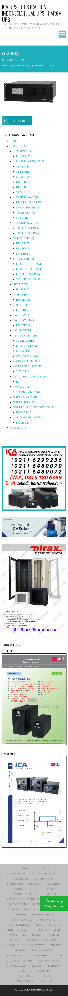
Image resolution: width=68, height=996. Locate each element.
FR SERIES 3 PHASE (29, 269)
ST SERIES (22, 192)
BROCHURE (18, 427)
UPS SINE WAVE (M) (19, 65)
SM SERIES (23, 253)
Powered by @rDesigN (41, 989)
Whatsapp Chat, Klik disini (53, 903)
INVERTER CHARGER (27, 366)
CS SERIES (22, 171)
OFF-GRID (22, 371)
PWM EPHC (23, 412)
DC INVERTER (22, 330)
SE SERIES (22, 217)
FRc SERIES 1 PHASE (29, 274)
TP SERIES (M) (25, 212)
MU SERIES (23, 156)
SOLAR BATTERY (24, 402)
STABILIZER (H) (23, 258)
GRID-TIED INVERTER (27, 361)
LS (17, 381)
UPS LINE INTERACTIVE (29, 161)
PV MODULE (21, 386)
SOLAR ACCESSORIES (27, 397)
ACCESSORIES (25, 340)
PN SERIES (23, 182)
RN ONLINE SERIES (28, 202)
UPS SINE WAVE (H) (26, 223)
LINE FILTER (21, 305)
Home (5, 65)
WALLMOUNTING (27, 356)
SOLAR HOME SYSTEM (28, 417)
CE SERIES (22, 166)
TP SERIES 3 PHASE (29, 233)
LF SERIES (22, 310)
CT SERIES (23, 176)
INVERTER (20, 294)
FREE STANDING (27, 345)
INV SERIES (23, 299)
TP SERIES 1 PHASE (29, 228)
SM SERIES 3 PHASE (29, 279)
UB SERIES (23, 325)
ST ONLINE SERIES (28, 207)
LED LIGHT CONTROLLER (30, 376)
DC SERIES (23, 422)
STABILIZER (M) (23, 238)
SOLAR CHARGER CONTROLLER (34, 407)
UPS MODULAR (23, 151)
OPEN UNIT (24, 351)
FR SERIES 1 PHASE (29, 264)
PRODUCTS (18, 146)
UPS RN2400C (37, 65)
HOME (14, 141)
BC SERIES (23, 289)
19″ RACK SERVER (25, 335)
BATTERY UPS (22, 315)
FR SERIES (22, 243)
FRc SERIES (23, 248)
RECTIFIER (20, 284)
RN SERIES (23, 187)
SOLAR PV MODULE (29, 392)
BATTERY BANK (23, 320)
